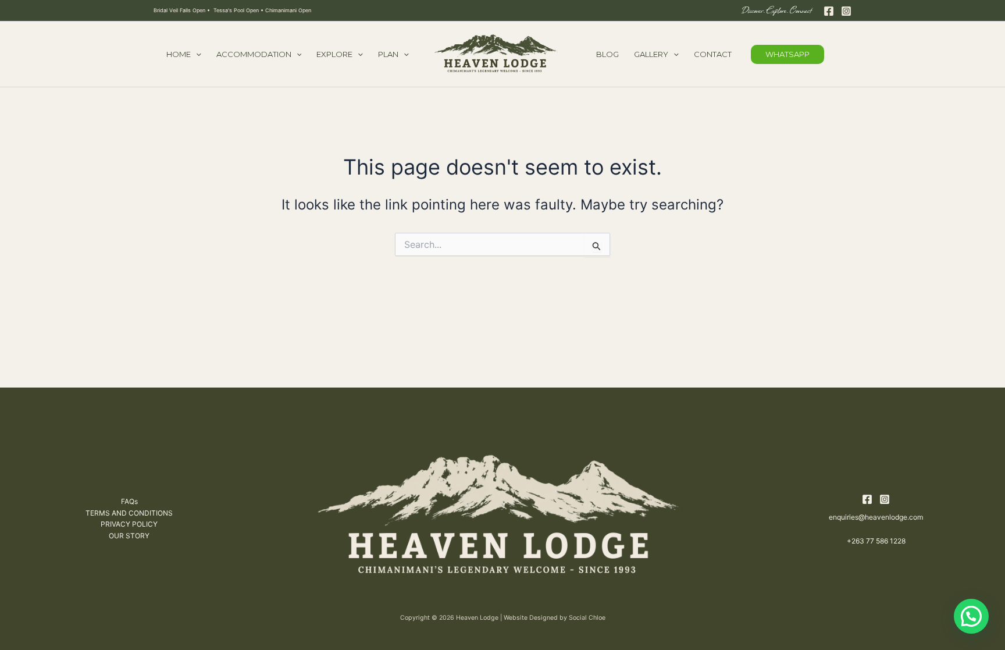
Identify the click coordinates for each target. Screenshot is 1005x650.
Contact (713, 54)
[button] (196, 54)
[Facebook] (829, 11)
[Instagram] (846, 11)
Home (178, 54)
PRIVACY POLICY (129, 524)
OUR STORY (129, 535)
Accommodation (253, 54)
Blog (607, 54)
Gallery (651, 54)
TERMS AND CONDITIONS (129, 513)
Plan (388, 54)
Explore (334, 54)
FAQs (129, 501)
